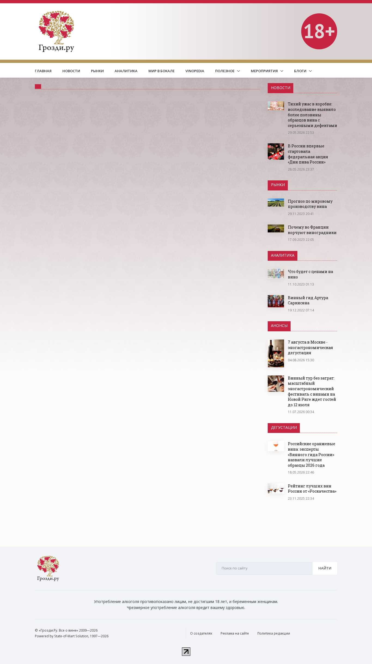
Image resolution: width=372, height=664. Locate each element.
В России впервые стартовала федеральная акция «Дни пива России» (308, 154)
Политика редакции (273, 633)
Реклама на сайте (235, 633)
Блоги (300, 70)
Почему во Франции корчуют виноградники (312, 230)
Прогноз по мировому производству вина (310, 204)
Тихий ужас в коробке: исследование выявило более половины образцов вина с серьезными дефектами (312, 114)
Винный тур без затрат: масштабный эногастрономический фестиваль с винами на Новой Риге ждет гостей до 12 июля (312, 391)
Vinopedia (194, 70)
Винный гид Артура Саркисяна (308, 300)
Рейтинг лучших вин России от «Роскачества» (312, 488)
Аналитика (126, 70)
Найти (324, 568)
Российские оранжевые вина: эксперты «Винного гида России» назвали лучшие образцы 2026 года (311, 454)
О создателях (201, 633)
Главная (43, 70)
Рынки (97, 70)
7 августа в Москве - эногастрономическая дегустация (310, 347)
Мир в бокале (161, 70)
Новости (71, 70)
